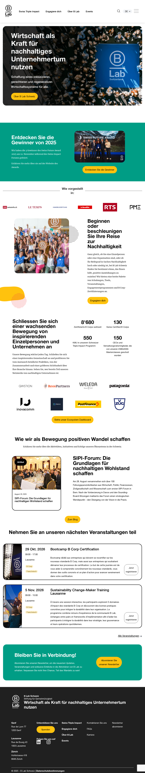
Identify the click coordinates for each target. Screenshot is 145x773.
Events (89, 11)
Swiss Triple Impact (29, 11)
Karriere (90, 735)
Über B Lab (73, 11)
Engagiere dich (53, 11)
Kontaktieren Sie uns (97, 723)
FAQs (89, 729)
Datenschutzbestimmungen (50, 771)
